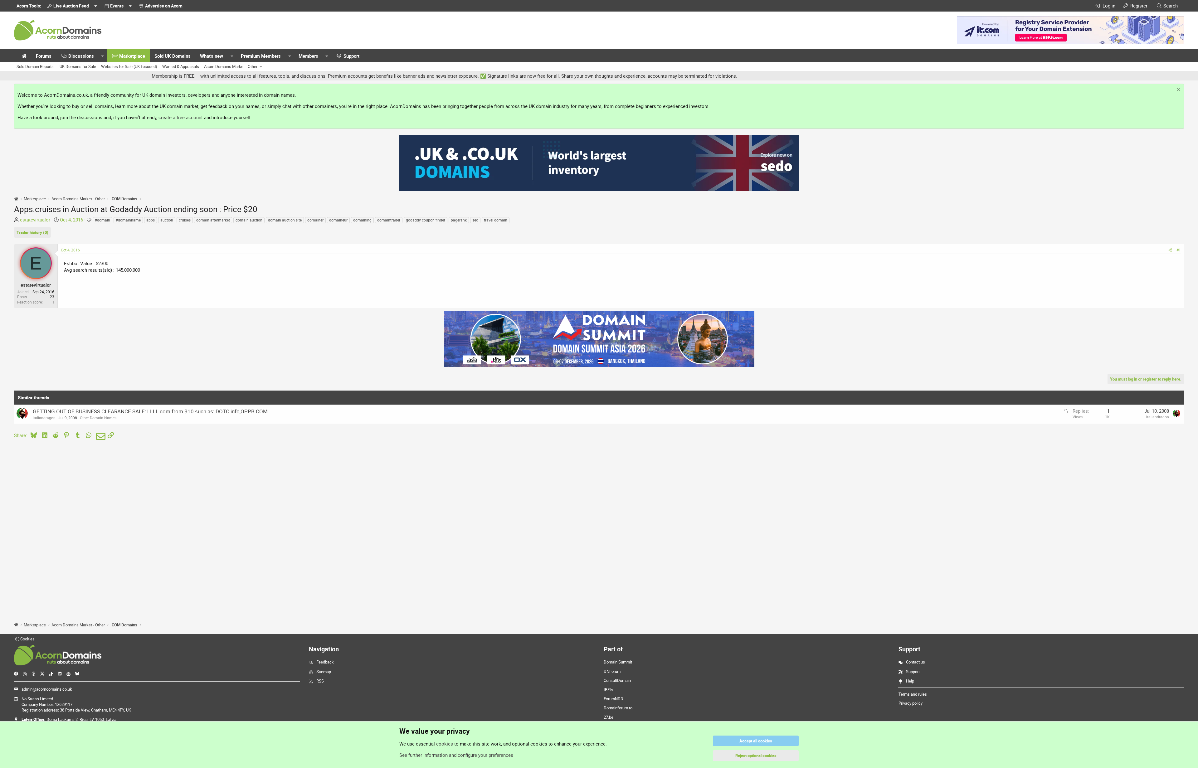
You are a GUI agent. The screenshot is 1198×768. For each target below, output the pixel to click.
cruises (185, 219)
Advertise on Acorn (164, 6)
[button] (102, 56)
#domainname (128, 219)
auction (166, 219)
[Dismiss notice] (1178, 90)
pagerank (459, 219)
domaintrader (388, 219)
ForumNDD (613, 699)
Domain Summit (618, 662)
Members (308, 56)
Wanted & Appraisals (180, 66)
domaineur (338, 219)
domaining (362, 219)
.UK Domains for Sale (77, 66)
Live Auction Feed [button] (71, 6)
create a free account (180, 117)
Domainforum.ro (618, 708)
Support (351, 56)
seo (475, 219)
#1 (1178, 249)
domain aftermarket (213, 219)
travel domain (495, 219)
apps (150, 219)
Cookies (27, 639)
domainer (315, 219)
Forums (43, 56)
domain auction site (285, 219)
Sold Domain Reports (35, 66)
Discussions (81, 56)
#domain (102, 219)
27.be (608, 717)
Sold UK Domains (172, 56)
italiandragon (44, 417)
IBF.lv (608, 690)
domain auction (249, 219)
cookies (444, 744)
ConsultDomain (617, 680)
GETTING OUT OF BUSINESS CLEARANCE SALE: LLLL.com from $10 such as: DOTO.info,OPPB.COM (150, 411)
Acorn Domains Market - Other (230, 66)
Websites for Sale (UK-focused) (129, 66)
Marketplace (132, 56)
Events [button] (117, 6)
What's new (211, 56)
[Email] (99, 436)
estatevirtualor (35, 219)
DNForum (612, 671)
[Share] (1170, 250)
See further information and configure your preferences (456, 755)
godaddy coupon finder (425, 219)
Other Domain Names (98, 417)
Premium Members (261, 56)
